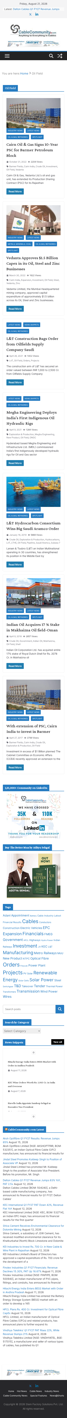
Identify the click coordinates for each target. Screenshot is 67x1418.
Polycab (24, 966)
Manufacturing (18, 952)
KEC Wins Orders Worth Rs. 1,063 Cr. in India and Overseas (31, 1084)
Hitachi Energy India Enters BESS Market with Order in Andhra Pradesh (32, 1063)
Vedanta (20, 169)
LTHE (14, 542)
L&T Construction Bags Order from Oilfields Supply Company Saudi (32, 344)
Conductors (45, 922)
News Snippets (32, 325)
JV (39, 946)
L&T (50, 946)
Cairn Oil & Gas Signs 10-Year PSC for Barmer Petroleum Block (32, 150)
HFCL (26, 940)
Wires (7, 996)
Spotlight (37, 137)
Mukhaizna (49, 641)
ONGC (33, 437)
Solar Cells (23, 980)
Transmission (28, 991)
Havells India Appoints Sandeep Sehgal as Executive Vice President (29, 1105)
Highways (34, 940)
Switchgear (8, 986)
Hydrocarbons (52, 539)
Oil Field (10, 169)
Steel (56, 280)
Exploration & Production (21, 434)
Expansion (26, 280)
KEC (44, 946)
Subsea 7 (55, 542)
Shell (18, 644)
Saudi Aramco (43, 542)
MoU (60, 953)
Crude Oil (40, 166)
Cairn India (29, 166)
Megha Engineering (44, 434)
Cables (30, 921)
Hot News (22, 1391)
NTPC (26, 958)
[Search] (60, 1009)
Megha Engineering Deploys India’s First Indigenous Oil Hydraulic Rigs (31, 418)
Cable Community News (15, 1395)
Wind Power (49, 991)
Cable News (36, 1391)
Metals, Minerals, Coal (19, 244)
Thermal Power (54, 986)
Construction (11, 928)
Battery (33, 916)
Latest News (33, 130)
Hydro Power (47, 940)
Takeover (27, 986)
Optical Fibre (39, 958)
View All (57, 1041)
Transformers (9, 992)
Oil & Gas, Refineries (18, 137)
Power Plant (36, 965)
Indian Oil (37, 641)
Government (26, 641)
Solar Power (41, 979)
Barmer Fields (16, 166)
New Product (12, 437)
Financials (33, 933)
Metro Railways (45, 953)
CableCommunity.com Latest (26, 1129)
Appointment (20, 915)
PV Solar (28, 973)
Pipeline (31, 542)
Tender (39, 986)
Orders (26, 360)
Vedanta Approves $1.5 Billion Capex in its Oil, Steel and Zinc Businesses (33, 263)
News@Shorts (57, 1395)
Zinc (18, 283)
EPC (46, 928)
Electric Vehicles (31, 928)
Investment (51, 166)
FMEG (48, 934)
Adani (7, 915)
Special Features (38, 1395)
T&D (17, 986)
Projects (35, 360)
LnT (11, 360)
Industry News (15, 130)
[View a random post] (60, 56)
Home (11, 1391)
